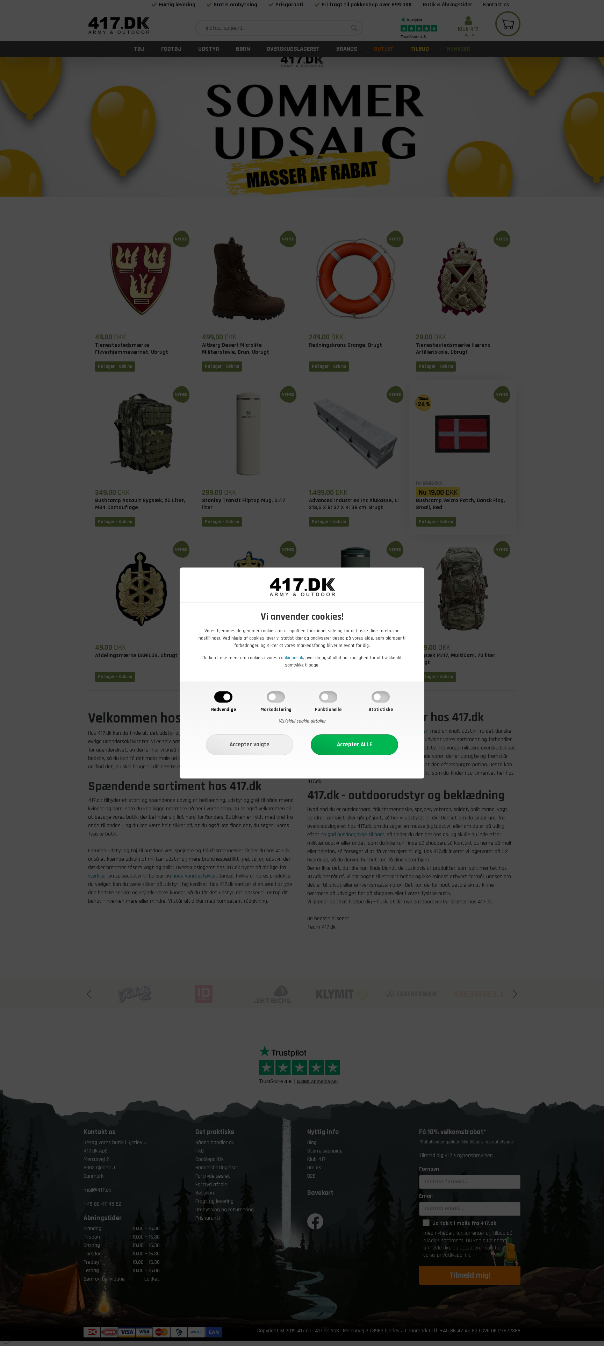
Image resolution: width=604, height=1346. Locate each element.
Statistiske (380, 709)
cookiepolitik (291, 658)
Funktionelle (328, 709)
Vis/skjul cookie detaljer (302, 721)
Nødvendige (223, 709)
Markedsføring (276, 709)
